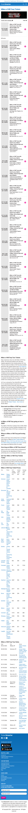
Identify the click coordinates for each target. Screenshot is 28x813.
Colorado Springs (3, 561)
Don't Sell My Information (6, 777)
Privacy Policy (4, 776)
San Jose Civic (7, 524)
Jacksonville (4, 527)
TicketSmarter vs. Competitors (7, 765)
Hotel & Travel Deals (5, 767)
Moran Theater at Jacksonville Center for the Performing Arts (9, 532)
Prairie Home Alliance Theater (8, 507)
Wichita (3, 546)
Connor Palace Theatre (8, 567)
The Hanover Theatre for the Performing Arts (9, 494)
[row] (14, 29)
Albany (2, 474)
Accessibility (3, 779)
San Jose (2, 523)
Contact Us (3, 755)
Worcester (3, 490)
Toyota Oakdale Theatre (8, 590)
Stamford (3, 580)
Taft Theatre (8, 613)
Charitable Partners (5, 764)
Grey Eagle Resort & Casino (8, 622)
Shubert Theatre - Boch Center (16, 402)
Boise (2, 593)
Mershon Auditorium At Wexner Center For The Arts (9, 574)
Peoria (2, 505)
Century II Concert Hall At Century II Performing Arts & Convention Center (23, 690)
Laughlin (3, 631)
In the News (3, 768)
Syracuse (3, 479)
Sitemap (3, 780)
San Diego (2, 512)
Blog (2, 769)
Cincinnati (3, 612)
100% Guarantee (4, 757)
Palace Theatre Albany (18, 439)
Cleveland (3, 565)
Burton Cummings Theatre (8, 617)
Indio (2, 517)
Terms (2, 775)
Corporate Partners (5, 763)
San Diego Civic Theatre (8, 513)
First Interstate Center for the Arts (8, 603)
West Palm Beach (2, 541)
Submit (3, 797)
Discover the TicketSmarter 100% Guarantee (14, 1)
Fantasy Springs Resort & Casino (8, 519)
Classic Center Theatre (8, 610)
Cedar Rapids (2, 500)
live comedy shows (19, 463)
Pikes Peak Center (8, 562)
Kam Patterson (22, 366)
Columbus (3, 570)
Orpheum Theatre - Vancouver (8, 628)
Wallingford (4, 588)
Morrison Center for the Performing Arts (9, 596)
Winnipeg (3, 616)
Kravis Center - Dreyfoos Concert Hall (8, 542)
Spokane (3, 600)
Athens (2, 608)
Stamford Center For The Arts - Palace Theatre (8, 583)
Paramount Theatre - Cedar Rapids (9, 501)
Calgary (3, 620)
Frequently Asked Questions (7, 756)
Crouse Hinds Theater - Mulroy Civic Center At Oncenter (8, 483)
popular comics (20, 398)
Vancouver (3, 626)
